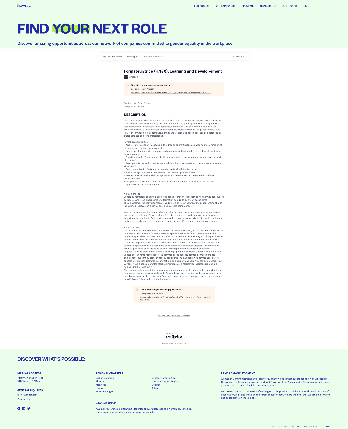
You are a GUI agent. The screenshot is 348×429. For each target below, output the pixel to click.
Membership (268, 6)
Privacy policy (167, 343)
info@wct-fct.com (27, 394)
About (307, 6)
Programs (247, 6)
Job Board (289, 6)
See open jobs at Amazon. (143, 89)
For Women (201, 6)
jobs (133, 56)
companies (112, 56)
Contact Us (23, 399)
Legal (327, 426)
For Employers (225, 6)
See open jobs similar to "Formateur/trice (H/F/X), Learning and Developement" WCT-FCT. (171, 92)
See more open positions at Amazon (174, 316)
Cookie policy (180, 343)
